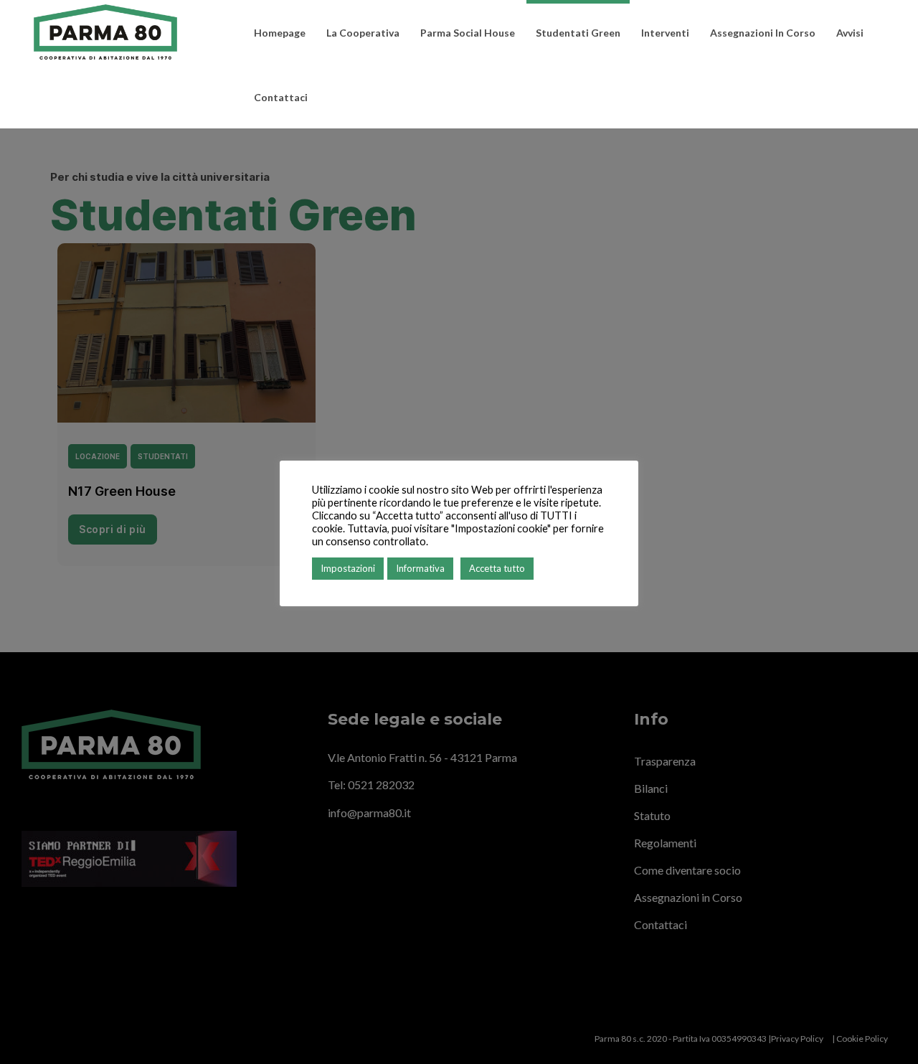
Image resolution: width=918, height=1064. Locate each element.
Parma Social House (467, 33)
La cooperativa (362, 33)
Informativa (420, 568)
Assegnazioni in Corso (762, 33)
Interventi (665, 33)
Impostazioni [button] (348, 568)
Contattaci (281, 97)
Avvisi (849, 33)
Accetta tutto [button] (497, 568)
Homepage (280, 33)
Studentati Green (578, 33)
